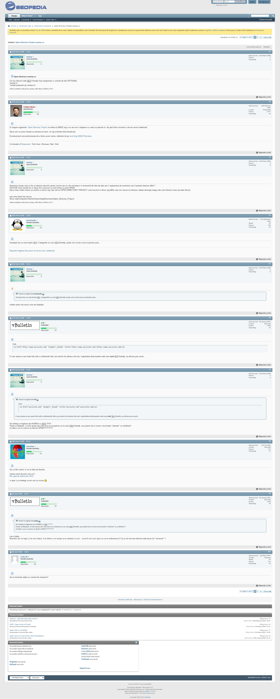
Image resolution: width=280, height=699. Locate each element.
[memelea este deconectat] (17, 451)
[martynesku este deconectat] (17, 225)
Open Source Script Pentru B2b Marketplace (27, 636)
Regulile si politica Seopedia (215, 30)
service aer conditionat (45, 251)
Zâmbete (84, 649)
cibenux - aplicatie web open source (23, 619)
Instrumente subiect (253, 47)
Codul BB (84, 646)
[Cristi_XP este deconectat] (14, 559)
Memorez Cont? (221, 5)
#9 (270, 494)
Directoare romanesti (43, 26)
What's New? (27, 16)
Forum (14, 16)
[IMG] (88, 651)
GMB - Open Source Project (20, 624)
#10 (269, 552)
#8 (270, 441)
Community (25, 20)
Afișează (265, 47)
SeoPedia (147, 697)
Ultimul (266, 37)
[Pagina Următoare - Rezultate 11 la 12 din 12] (261, 37)
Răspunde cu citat (265, 97)
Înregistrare (264, 2)
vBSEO (147, 691)
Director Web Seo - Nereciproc (130, 600)
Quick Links (50, 20)
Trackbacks (85, 659)
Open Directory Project (37, 127)
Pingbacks (13, 662)
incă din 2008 (40, 30)
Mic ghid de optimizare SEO (21, 476)
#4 (270, 215)
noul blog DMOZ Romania (80, 136)
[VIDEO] (84, 654)
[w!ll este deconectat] (25, 325)
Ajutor (252, 2)
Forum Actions (38, 20)
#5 (270, 264)
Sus (269, 677)
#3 (270, 157)
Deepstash (26, 144)
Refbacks (13, 664)
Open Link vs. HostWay (18, 630)
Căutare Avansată (265, 19)
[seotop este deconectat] (17, 62)
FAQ (10, 20)
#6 (270, 318)
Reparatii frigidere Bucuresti (21, 251)
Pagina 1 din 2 (247, 37)
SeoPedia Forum (254, 677)
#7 (270, 369)
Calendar (16, 20)
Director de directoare (152, 600)
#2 (270, 102)
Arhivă (264, 677)
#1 (270, 51)
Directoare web (25, 26)
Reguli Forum (85, 668)
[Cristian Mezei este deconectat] (16, 111)
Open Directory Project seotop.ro (29, 42)
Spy (40, 16)
